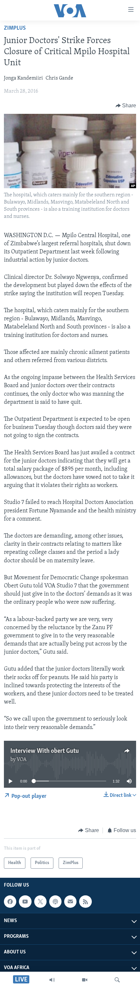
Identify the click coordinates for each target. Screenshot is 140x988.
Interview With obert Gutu (44, 751)
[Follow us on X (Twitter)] (40, 902)
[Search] (117, 980)
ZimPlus (15, 28)
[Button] (126, 105)
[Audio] (52, 980)
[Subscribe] (70, 902)
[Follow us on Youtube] (25, 902)
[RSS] (85, 902)
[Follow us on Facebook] (10, 902)
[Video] (84, 980)
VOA (22, 759)
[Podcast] (55, 902)
